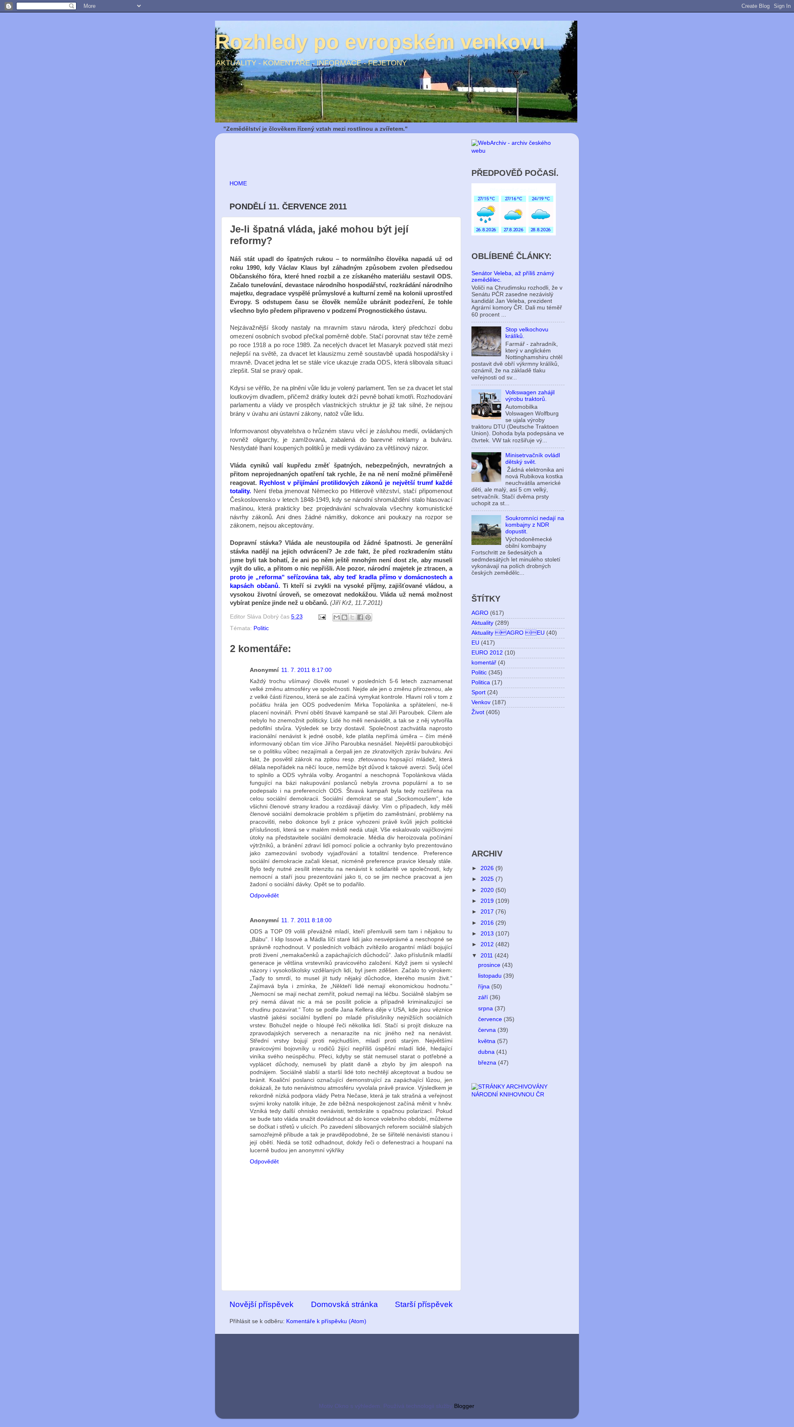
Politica (480, 682)
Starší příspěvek (424, 1304)
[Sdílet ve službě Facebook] (360, 617)
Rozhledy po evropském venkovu (380, 41)
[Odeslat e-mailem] (336, 617)
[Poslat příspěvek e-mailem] (322, 617)
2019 (488, 901)
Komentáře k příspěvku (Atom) (326, 1321)
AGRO (479, 613)
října (484, 986)
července (491, 1019)
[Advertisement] (326, 151)
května (487, 1041)
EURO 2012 (487, 653)
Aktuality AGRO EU (508, 633)
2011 (488, 955)
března (488, 1063)
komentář (483, 663)
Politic (261, 628)
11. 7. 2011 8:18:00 (306, 920)
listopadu (490, 976)
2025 (488, 879)
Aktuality (482, 623)
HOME (238, 183)
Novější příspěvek (262, 1304)
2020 (488, 890)
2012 (488, 944)
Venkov (480, 702)
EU (475, 643)
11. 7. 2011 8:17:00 (306, 670)
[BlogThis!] (344, 617)
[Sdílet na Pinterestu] (368, 617)
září (484, 997)
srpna (486, 1008)
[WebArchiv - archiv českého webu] (517, 151)
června (487, 1030)
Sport (478, 692)
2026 (488, 868)
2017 (488, 912)
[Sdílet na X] (352, 617)
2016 (488, 923)
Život (477, 712)
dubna (487, 1052)
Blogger (464, 1406)
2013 (488, 934)
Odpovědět (264, 895)
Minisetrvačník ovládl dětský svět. (532, 458)
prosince (490, 965)
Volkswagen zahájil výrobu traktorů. (530, 395)
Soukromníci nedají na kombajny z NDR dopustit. (534, 525)
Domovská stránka (344, 1304)
